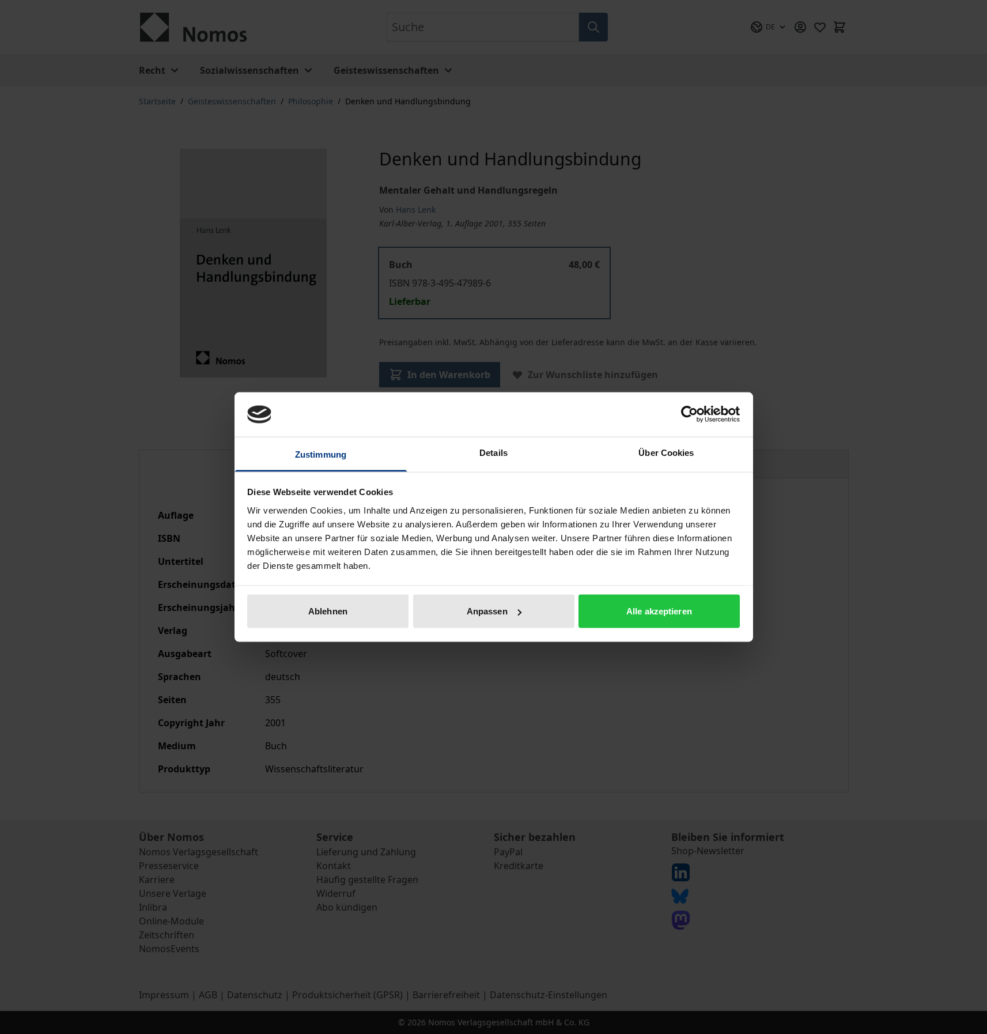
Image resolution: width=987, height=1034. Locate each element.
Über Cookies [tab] (666, 452)
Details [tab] (493, 452)
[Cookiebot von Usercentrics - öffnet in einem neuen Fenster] (689, 414)
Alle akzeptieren (659, 611)
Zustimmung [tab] (320, 454)
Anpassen (487, 611)
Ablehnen (327, 611)
